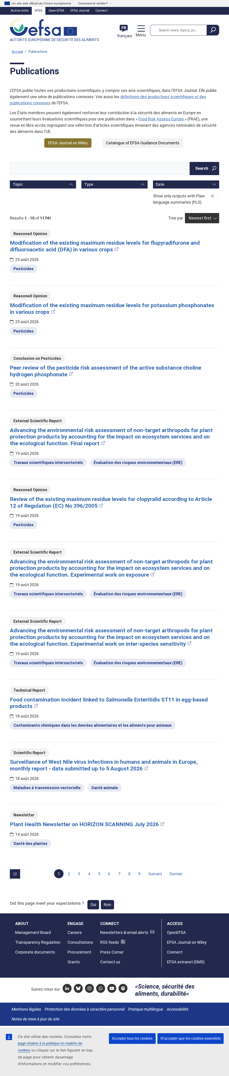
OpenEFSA (176, 932)
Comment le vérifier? (93, 3)
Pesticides (23, 268)
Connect (101, 10)
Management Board (33, 932)
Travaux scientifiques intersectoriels (48, 462)
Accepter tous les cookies (132, 1038)
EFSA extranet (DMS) (186, 962)
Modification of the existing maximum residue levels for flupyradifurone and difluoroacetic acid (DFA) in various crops (105, 246)
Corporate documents (35, 952)
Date (160, 184)
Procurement (79, 952)
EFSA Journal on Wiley (68, 143)
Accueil (17, 52)
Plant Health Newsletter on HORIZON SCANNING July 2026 (84, 824)
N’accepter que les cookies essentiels (191, 1038)
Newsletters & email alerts (124, 932)
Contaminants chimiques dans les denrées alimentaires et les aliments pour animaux (92, 725)
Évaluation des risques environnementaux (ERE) (138, 462)
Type (88, 184)
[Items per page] (15, 874)
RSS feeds (109, 942)
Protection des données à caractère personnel (85, 1009)
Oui (93, 904)
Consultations (80, 942)
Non (107, 904)
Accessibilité (177, 1009)
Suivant (155, 873)
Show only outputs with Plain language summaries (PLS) (179, 199)
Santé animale (104, 787)
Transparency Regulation (37, 942)
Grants (74, 962)
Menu (140, 35)
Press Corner (112, 952)
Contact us (110, 962)
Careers (75, 932)
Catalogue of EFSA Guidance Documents (142, 143)
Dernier (176, 873)
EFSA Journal (79, 10)
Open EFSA (56, 10)
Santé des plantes (30, 843)
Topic (18, 184)
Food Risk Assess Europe (161, 119)
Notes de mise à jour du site (35, 1019)
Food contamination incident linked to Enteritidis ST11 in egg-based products (109, 703)
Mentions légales (26, 1009)
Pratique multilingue (145, 1009)
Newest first (200, 218)
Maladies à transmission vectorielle (47, 787)
